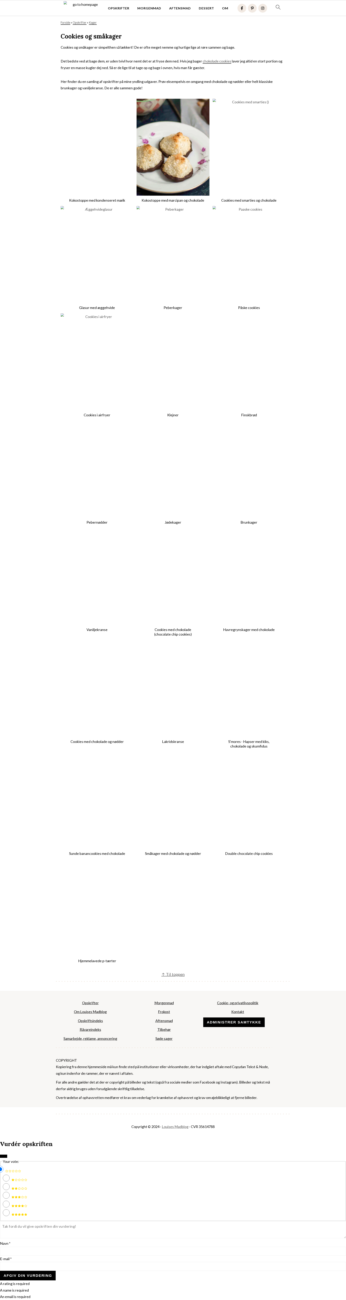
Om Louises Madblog (90, 1012)
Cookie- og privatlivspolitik (237, 1003)
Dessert (206, 8)
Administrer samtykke (234, 1022)
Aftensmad (180, 8)
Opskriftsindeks (90, 1020)
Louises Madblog (175, 1127)
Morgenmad (149, 8)
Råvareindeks (90, 1029)
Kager (93, 22)
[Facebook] (241, 8)
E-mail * (6, 1259)
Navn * (5, 1243)
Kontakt (237, 1012)
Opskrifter (118, 8)
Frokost (164, 1012)
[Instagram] (262, 8)
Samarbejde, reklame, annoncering (90, 1038)
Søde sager (164, 1038)
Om (225, 8)
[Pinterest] (252, 8)
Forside (65, 22)
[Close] (3, 1156)
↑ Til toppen (173, 974)
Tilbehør (164, 1029)
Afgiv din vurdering (28, 1276)
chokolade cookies (217, 61)
